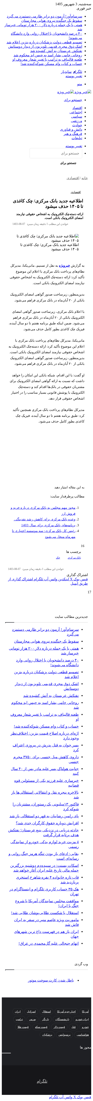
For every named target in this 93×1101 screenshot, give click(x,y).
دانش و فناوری (71, 129)
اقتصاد (77, 108)
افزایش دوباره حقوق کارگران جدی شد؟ (47, 823)
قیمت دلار (59, 1027)
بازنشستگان (62, 1019)
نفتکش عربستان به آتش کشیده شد (56, 51)
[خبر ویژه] (74, 92)
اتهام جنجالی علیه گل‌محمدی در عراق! (49, 943)
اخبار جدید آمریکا (66, 1011)
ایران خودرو (82, 1019)
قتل (73, 1027)
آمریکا (85, 1011)
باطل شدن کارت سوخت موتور (51, 980)
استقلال (46, 1011)
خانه (84, 178)
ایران (18, 1011)
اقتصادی (73, 178)
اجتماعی (76, 112)
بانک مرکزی (74, 557)
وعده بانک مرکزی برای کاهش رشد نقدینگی (44, 519)
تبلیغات (77, 138)
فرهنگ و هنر (73, 134)
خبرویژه (64, 265)
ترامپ (19, 1019)
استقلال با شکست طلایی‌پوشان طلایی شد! (45, 913)
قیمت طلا (23, 1027)
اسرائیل (31, 1011)
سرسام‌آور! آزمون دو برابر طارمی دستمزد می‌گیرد (44, 16)
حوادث (77, 125)
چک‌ (58, 557)
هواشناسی (83, 1034)
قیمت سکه (41, 1027)
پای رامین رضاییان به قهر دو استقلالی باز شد (44, 816)
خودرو (85, 1027)
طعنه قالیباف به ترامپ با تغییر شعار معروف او (47, 59)
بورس (32, 1019)
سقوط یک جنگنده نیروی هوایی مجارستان (51, 20)
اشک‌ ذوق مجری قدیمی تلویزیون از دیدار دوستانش (45, 46)
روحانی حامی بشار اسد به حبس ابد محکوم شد (48, 55)
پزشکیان (47, 1034)
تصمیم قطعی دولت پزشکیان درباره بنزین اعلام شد (44, 42)
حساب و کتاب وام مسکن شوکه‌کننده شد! (51, 64)
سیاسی (76, 116)
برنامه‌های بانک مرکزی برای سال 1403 (48, 525)
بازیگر (45, 1019)
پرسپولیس (64, 1034)
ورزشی (76, 121)
